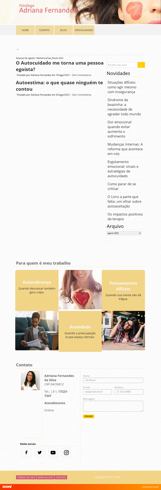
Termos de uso (26, 477)
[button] (141, 65)
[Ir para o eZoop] (7, 487)
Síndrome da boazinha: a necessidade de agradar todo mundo (124, 106)
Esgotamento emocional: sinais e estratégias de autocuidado (123, 168)
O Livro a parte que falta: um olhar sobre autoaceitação (124, 201)
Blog (63, 30)
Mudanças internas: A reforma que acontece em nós (125, 149)
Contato (44, 30)
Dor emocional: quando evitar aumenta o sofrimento (120, 129)
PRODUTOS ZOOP (150, 487)
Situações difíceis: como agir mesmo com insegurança (122, 87)
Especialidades (84, 30)
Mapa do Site (45, 477)
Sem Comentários (81, 75)
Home (25, 30)
